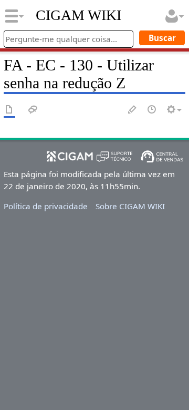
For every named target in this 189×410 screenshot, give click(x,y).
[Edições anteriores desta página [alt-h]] (152, 110)
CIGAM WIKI (78, 15)
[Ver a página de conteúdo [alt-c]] (9, 110)
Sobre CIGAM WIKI (130, 206)
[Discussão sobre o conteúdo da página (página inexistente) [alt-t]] (33, 110)
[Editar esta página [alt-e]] (133, 110)
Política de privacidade (46, 206)
